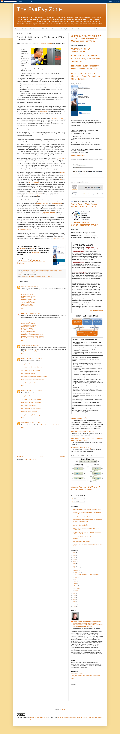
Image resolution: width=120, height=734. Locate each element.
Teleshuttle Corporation (77, 673)
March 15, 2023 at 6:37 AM (33, 422)
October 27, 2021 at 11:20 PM (34, 390)
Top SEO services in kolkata (28, 302)
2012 (74, 602)
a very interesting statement (44, 43)
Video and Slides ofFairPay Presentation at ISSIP (84, 223)
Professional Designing (31, 351)
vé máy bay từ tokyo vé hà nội (28, 405)
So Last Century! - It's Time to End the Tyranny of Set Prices (86, 488)
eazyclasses (24, 313)
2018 (74, 564)
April (75, 583)
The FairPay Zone (39, 9)
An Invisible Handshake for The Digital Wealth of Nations (87, 509)
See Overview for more (96, 310)
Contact (91, 29)
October (76, 570)
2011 (74, 604)
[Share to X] (31, 274)
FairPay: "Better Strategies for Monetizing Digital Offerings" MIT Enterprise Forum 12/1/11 (87, 520)
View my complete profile (77, 656)
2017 (74, 566)
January (76, 590)
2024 (74, 553)
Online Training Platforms (27, 326)
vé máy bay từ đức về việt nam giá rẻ (30, 370)
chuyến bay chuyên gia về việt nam (30, 383)
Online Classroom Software (28, 331)
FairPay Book (65, 29)
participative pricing (56, 203)
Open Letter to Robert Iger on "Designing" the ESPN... (87, 574)
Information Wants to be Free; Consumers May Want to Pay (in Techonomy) (85, 58)
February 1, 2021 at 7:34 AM (32, 345)
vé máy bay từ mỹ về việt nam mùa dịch (31, 399)
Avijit (22, 286)
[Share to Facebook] (33, 274)
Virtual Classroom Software (28, 330)
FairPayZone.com (31, 719)
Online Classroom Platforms (28, 325)
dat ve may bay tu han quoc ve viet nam (31, 408)
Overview (24, 29)
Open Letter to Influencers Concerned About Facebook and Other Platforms (85, 76)
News (84, 29)
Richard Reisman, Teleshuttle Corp (39, 717)
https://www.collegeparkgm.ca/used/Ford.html (49, 425)
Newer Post (20, 456)
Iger (33, 276)
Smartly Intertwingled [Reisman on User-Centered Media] (85, 675)
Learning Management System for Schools (32, 334)
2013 (74, 599)
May (75, 581)
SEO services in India (26, 304)
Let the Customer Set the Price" (85, 206)
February (76, 588)
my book (39, 193)
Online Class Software (27, 328)
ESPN (27, 276)
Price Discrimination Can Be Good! (81, 541)
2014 (74, 597)
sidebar (32, 248)
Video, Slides (45, 29)
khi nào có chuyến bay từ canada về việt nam (32, 379)
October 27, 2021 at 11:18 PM (34, 358)
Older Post (62, 456)
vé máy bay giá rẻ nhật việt (28, 373)
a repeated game (35, 195)
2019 (74, 561)
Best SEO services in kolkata (28, 296)
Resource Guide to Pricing (81, 448)
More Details (35, 252)
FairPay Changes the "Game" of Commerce (84, 516)
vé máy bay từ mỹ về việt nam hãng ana (31, 367)
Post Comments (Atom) (30, 459)
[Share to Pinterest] (35, 274)
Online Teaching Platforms (28, 322)
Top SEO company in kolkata (28, 301)
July (75, 579)
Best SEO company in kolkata (28, 299)
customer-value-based (42, 203)
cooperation (57, 195)
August (76, 577)
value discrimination (33, 182)
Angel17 (23, 422)
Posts (74, 498)
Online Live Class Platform (28, 323)
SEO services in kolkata (27, 294)
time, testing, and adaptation (47, 212)
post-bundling (60, 158)
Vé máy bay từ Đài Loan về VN (29, 411)
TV (51, 276)
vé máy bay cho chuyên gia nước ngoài (31, 415)
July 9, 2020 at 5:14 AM (34, 313)
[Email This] (28, 274)
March (76, 586)
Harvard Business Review (26, 201)
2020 (74, 559)
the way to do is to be (57, 118)
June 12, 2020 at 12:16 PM (31, 286)
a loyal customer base (58, 238)
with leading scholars (25, 229)
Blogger (63, 709)
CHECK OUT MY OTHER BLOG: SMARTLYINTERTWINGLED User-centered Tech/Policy (86, 38)
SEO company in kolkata (27, 298)
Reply (22, 308)
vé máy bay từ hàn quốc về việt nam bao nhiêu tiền (34, 376)
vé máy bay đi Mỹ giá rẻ (27, 396)
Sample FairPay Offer (79, 418)
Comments (76, 501)
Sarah (23, 345)
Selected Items (34, 29)
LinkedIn (73, 677)
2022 (74, 555)
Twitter (73, 678)
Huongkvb (24, 358)
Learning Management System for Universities (33, 338)
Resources (55, 29)
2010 (74, 606)
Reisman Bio (76, 29)
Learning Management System (29, 333)
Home (17, 29)
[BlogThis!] (30, 274)
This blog (31, 193)
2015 (74, 595)
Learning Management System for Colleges (32, 336)
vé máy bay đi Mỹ (25, 364)
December (77, 568)
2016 (74, 593)
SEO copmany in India (27, 305)
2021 (74, 557)
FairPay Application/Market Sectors (84, 431)
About (97, 29)
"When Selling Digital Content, (85, 204)
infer (61, 179)
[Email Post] (25, 274)
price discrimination (45, 276)
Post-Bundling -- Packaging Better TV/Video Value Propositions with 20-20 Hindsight (85, 524)
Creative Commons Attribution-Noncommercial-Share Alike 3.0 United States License (80, 717)
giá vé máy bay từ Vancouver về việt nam (31, 402)
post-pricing (43, 111)
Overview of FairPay (80, 49)
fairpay (30, 276)
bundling (23, 276)
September (77, 572)
